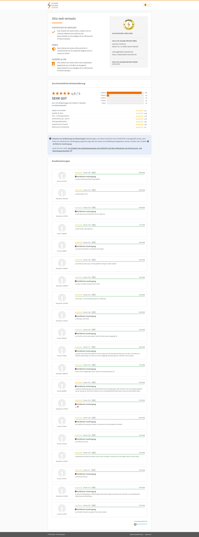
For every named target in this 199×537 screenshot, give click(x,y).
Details (93, 172)
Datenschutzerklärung (136, 534)
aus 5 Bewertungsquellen (59, 105)
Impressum (148, 534)
